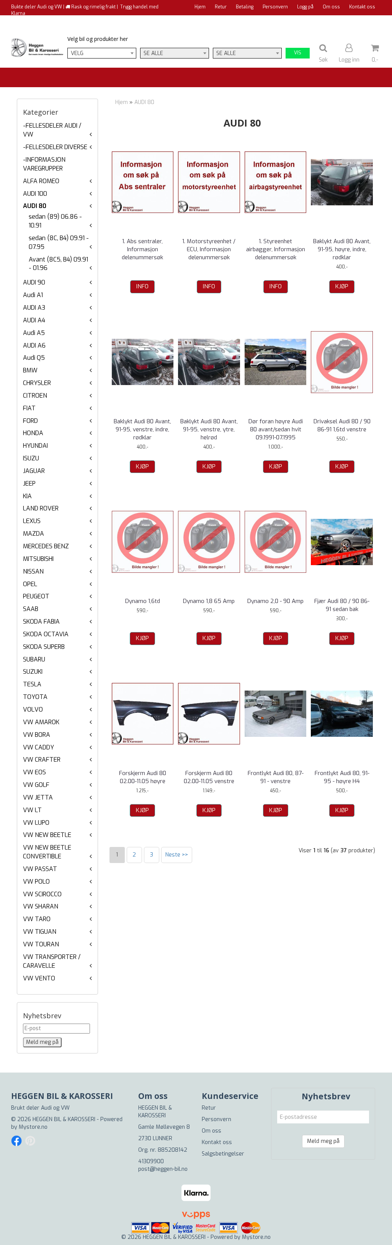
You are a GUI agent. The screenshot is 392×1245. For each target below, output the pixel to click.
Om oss (331, 7)
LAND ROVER (41, 508)
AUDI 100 (35, 194)
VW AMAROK (41, 722)
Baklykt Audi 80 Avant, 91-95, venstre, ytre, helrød (209, 429)
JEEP (29, 483)
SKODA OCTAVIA (46, 634)
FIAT (29, 408)
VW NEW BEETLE (47, 835)
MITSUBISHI (38, 559)
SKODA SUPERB (44, 647)
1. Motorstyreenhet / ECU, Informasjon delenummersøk (208, 249)
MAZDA (33, 534)
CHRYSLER (37, 383)
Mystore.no (33, 1127)
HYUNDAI (35, 446)
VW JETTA (38, 797)
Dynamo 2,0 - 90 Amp (275, 601)
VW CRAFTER (41, 760)
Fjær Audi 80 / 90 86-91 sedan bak (341, 605)
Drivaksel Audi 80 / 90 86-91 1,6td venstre (342, 425)
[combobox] (101, 53)
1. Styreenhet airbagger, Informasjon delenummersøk (275, 249)
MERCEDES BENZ (46, 546)
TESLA (32, 684)
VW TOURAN (41, 944)
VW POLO (36, 882)
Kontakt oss (362, 7)
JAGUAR (34, 471)
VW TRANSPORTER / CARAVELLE (51, 961)
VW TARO (37, 919)
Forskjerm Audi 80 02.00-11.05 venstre (209, 777)
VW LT (32, 810)
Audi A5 (34, 333)
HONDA (33, 433)
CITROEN (35, 396)
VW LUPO (36, 823)
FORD (30, 421)
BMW (30, 370)
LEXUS (32, 521)
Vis (297, 53)
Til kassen (364, 21)
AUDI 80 (34, 206)
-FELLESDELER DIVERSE (55, 147)
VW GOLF (36, 785)
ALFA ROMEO (41, 181)
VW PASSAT (40, 869)
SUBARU (34, 659)
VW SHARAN (40, 906)
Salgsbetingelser (223, 1153)
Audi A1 (33, 295)
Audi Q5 (34, 358)
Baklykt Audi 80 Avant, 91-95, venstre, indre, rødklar (142, 429)
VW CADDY (38, 747)
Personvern (275, 7)
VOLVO (33, 709)
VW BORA (36, 735)
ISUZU (31, 458)
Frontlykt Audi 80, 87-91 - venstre (276, 777)
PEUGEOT (36, 596)
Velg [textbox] (77, 53)
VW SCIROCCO (42, 894)
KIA (27, 496)
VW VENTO (39, 978)
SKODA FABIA (41, 622)
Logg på (305, 7)
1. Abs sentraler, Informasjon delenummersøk (142, 249)
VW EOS (34, 772)
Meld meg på (323, 1141)
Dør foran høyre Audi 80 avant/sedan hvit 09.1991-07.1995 (275, 429)
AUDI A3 (34, 308)
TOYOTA (35, 697)
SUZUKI (32, 672)
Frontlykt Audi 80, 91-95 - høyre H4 (342, 777)
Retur (221, 7)
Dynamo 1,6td (142, 601)
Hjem (200, 7)
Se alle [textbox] (153, 53)
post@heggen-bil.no (163, 1169)
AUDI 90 (34, 282)
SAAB (30, 609)
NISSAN (33, 571)
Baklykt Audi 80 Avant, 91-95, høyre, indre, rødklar (342, 249)
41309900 (151, 1161)
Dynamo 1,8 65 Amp (209, 601)
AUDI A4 (34, 320)
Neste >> (176, 854)
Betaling (244, 7)
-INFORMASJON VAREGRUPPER (44, 164)
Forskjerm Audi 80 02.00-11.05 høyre (142, 777)
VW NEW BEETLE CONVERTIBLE (47, 852)
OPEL (30, 584)
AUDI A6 (34, 345)
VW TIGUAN (39, 932)
